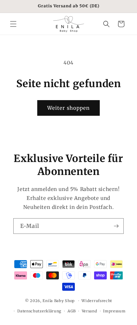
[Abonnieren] (116, 226)
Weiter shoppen (68, 108)
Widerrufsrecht (96, 300)
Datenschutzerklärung (39, 311)
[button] (13, 24)
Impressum (114, 311)
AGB (72, 311)
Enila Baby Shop (59, 300)
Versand (89, 311)
